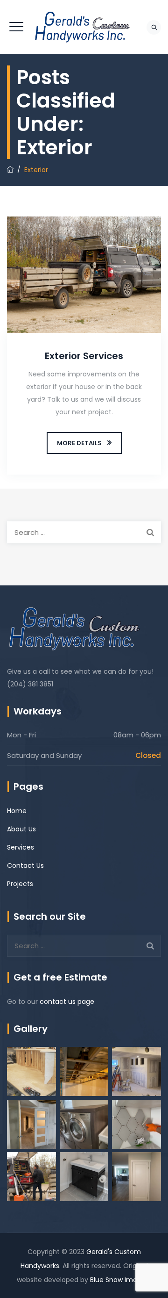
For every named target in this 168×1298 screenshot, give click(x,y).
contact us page (67, 1001)
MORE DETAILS (79, 443)
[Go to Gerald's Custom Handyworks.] (10, 169)
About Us (21, 829)
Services (20, 847)
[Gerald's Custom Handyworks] (84, 27)
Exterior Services (84, 355)
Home (17, 810)
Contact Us (25, 865)
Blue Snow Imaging (120, 1279)
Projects (20, 883)
